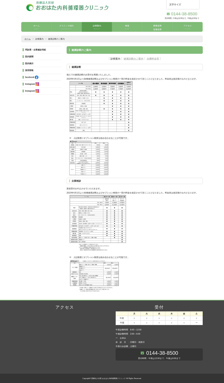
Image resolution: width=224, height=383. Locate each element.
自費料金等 (153, 58)
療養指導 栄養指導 (157, 28)
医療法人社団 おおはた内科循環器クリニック (108, 378)
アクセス (187, 27)
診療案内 (97, 27)
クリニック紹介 (66, 27)
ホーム (36, 27)
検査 (127, 27)
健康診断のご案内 (133, 58)
